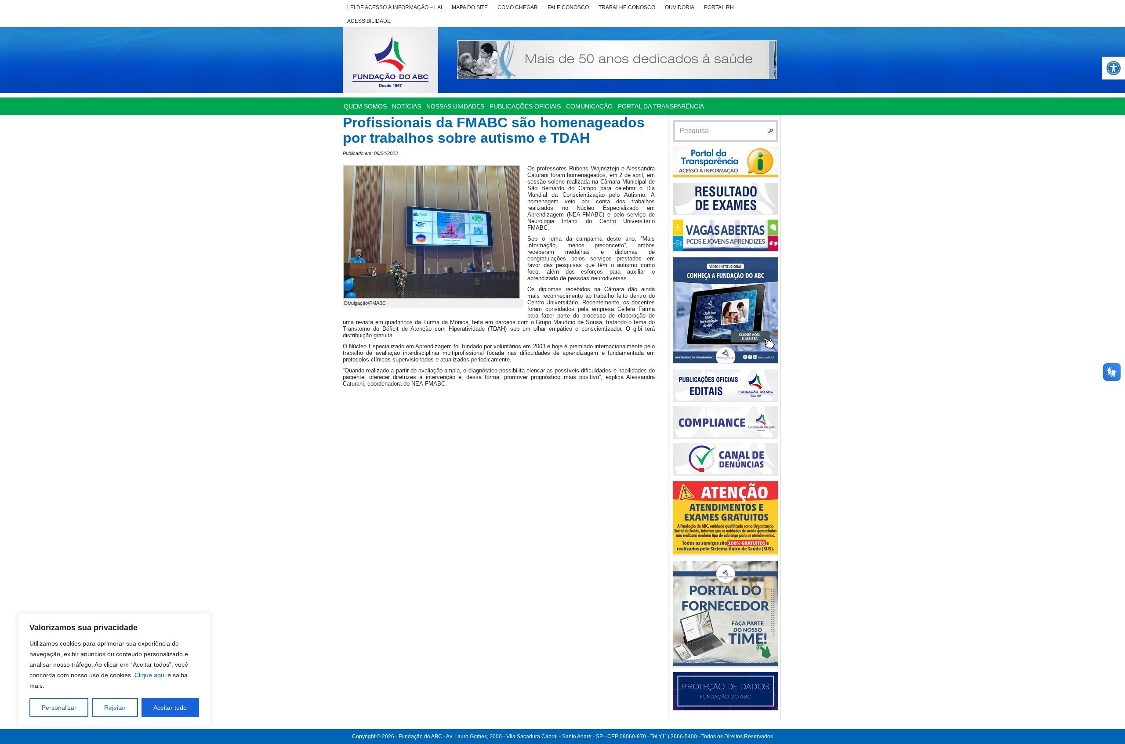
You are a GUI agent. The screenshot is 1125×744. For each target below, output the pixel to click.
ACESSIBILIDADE (369, 21)
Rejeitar (115, 707)
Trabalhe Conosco (627, 7)
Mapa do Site (470, 7)
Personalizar (59, 707)
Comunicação (589, 106)
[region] (114, 669)
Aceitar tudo (170, 707)
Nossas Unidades (455, 106)
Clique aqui (150, 675)
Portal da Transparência (661, 106)
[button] (1113, 68)
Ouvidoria (679, 7)
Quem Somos (365, 106)
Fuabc (390, 60)
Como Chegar (517, 7)
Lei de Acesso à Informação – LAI (394, 7)
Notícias (406, 106)
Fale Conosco (568, 7)
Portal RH (719, 7)
